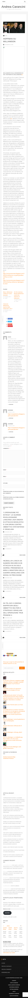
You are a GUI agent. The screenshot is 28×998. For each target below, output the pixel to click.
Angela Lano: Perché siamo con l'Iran (13, 704)
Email (5, 476)
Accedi (3, 963)
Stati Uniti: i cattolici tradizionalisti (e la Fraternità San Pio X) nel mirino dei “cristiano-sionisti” (13, 866)
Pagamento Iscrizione (14, 993)
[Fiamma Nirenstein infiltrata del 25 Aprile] (4, 724)
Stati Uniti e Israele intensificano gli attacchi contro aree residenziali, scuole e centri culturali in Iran (13, 834)
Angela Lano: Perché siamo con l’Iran (13, 847)
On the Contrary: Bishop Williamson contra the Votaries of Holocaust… (19, 295)
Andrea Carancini (13, 6)
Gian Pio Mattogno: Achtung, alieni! (12, 732)
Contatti (14, 980)
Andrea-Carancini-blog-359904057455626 (9, 757)
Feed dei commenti (6, 969)
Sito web (5, 483)
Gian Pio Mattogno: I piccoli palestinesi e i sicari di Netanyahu (14, 719)
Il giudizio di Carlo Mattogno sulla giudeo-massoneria (12, 747)
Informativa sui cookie (9, 952)
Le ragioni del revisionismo (14, 9)
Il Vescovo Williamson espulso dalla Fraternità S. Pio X (7, 306)
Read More (22, 555)
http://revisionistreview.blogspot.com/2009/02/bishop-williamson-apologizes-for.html (13, 282)
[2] (11, 118)
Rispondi (11, 404)
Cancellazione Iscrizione (14, 984)
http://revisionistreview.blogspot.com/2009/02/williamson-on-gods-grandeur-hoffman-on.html (13, 275)
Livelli (14, 991)
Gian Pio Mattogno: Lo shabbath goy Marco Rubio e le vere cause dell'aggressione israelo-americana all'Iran (13, 739)
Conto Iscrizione (14, 982)
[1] (22, 74)
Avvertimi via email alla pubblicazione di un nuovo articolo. (13, 498)
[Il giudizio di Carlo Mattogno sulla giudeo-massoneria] (4, 745)
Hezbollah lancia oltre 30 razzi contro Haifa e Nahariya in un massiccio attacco (13, 828)
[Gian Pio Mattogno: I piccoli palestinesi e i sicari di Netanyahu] (4, 717)
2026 (8, 926)
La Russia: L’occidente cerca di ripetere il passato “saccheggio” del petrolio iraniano (13, 873)
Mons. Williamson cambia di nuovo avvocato (7, 293)
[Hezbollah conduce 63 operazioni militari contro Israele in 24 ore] (4, 687)
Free (6, 35)
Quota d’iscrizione (14, 995)
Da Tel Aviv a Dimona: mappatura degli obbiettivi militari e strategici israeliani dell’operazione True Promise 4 (14, 817)
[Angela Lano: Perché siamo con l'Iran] (4, 703)
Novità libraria (15, 886)
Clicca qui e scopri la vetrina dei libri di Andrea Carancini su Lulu (13, 662)
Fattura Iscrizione (14, 989)
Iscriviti (7, 913)
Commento (6, 448)
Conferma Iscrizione (14, 987)
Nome (5, 470)
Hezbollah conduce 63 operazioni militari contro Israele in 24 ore (12, 689)
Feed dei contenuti (7, 966)
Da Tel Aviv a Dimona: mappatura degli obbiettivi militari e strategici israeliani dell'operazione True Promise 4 (13, 682)
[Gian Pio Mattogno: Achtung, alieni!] (4, 730)
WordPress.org (6, 972)
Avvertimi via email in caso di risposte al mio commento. (13, 492)
